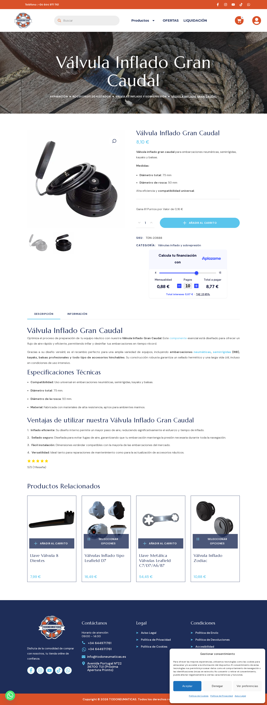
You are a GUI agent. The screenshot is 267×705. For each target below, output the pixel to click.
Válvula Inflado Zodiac (208, 558)
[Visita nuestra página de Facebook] (218, 4)
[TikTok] (58, 670)
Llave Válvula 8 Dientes (44, 558)
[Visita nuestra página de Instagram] (226, 4)
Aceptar (187, 686)
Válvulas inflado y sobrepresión (141, 96)
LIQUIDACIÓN (195, 21)
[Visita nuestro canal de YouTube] (233, 4)
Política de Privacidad (221, 695)
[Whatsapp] (68, 670)
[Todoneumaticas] (23, 20)
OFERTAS (171, 21)
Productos (140, 21)
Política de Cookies (199, 695)
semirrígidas (222, 352)
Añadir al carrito (203, 222)
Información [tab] (77, 314)
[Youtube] (49, 670)
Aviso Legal (240, 695)
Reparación (59, 96)
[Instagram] (40, 670)
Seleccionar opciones (108, 541)
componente (178, 338)
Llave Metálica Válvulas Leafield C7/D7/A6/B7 (155, 560)
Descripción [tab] (43, 314)
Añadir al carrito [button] (54, 543)
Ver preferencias (247, 686)
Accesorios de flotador (91, 96)
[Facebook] (31, 670)
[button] (114, 141)
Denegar (217, 686)
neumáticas (202, 352)
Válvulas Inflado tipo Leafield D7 (104, 558)
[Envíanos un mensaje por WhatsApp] (249, 4)
